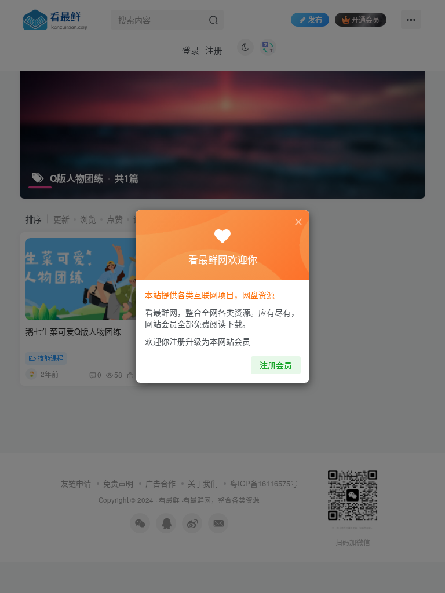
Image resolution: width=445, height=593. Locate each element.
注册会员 (276, 365)
